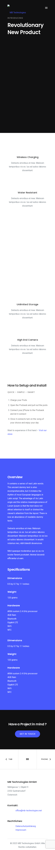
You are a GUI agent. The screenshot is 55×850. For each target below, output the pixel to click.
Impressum (20, 830)
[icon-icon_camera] (27, 331)
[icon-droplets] (27, 184)
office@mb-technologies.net (28, 810)
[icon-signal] (27, 149)
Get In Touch (27, 733)
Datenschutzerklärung (25, 826)
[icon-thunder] (27, 296)
